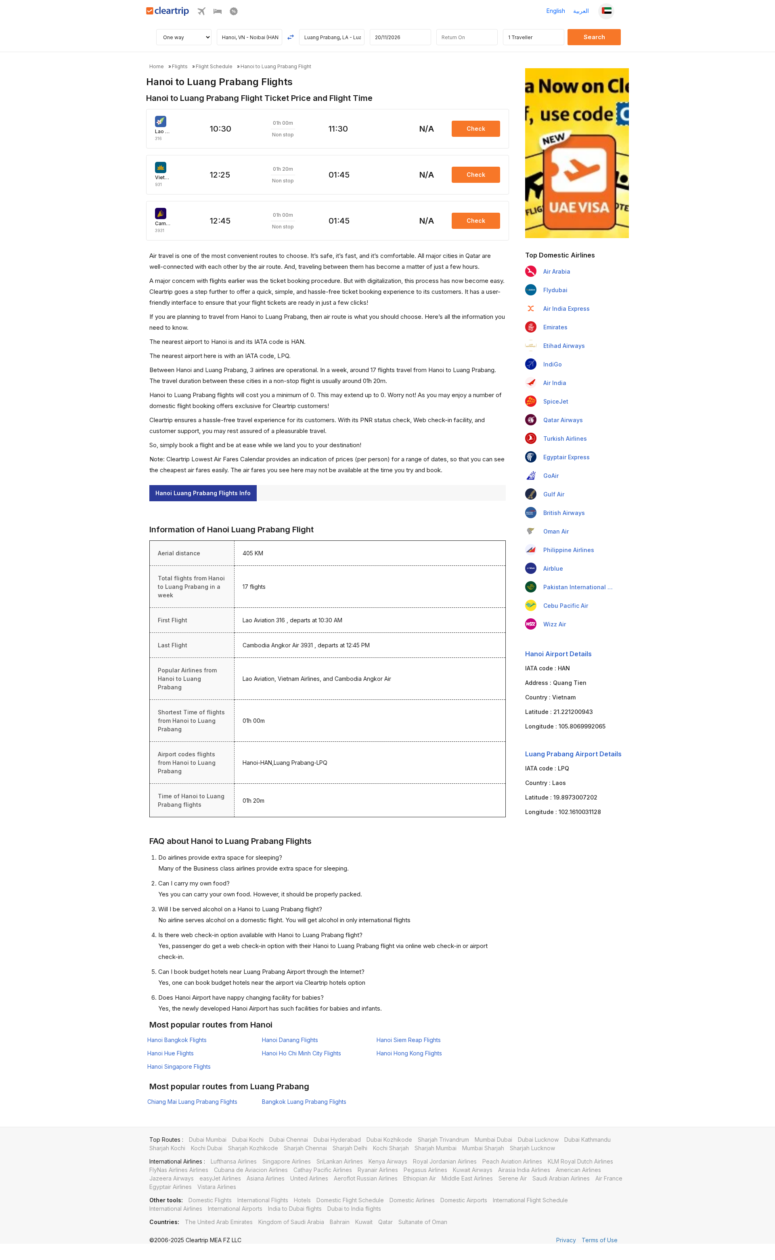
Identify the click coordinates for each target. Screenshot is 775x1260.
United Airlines (309, 1178)
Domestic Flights (210, 1200)
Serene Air (513, 1178)
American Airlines (578, 1169)
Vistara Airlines (216, 1186)
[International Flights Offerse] (234, 13)
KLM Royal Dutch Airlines (580, 1161)
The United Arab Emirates (219, 1221)
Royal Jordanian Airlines (445, 1161)
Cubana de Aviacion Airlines (251, 1169)
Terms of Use (600, 1240)
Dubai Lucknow (538, 1139)
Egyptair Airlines (170, 1186)
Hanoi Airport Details (558, 654)
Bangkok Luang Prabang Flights (304, 1101)
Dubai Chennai (288, 1139)
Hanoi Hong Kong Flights (409, 1053)
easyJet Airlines (220, 1178)
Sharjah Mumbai (436, 1148)
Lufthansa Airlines (234, 1161)
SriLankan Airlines (339, 1161)
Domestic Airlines (412, 1200)
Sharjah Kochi (167, 1148)
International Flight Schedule (530, 1200)
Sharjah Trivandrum (443, 1139)
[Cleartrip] (167, 13)
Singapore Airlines (286, 1161)
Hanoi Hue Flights (170, 1053)
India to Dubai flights (295, 1208)
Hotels (302, 1200)
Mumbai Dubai (493, 1139)
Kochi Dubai (206, 1148)
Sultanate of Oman (422, 1221)
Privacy (566, 1240)
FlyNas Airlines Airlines (178, 1169)
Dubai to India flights (354, 1208)
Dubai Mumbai (207, 1139)
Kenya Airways (388, 1161)
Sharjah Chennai (305, 1148)
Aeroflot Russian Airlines (366, 1178)
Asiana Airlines (266, 1178)
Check (476, 128)
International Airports (235, 1208)
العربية (581, 10)
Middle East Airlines (467, 1178)
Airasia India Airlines (524, 1169)
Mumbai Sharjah (483, 1148)
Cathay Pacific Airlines (322, 1169)
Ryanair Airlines (378, 1169)
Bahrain (340, 1221)
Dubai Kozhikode (389, 1139)
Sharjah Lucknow (532, 1148)
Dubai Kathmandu (587, 1139)
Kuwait (364, 1221)
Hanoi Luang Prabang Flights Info (203, 493)
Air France (608, 1178)
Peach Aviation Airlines (512, 1161)
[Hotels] (218, 13)
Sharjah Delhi (350, 1148)
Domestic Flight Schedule (350, 1200)
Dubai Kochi (248, 1139)
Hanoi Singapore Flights (179, 1066)
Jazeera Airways (171, 1178)
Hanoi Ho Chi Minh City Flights (301, 1053)
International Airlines (175, 1208)
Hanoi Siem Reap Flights (409, 1039)
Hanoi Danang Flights (290, 1039)
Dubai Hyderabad (337, 1139)
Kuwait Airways (472, 1169)
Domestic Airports (463, 1200)
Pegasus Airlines (425, 1169)
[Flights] (201, 13)
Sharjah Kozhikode (253, 1148)
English (556, 10)
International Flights (262, 1200)
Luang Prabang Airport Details (573, 754)
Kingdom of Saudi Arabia (291, 1221)
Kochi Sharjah (391, 1148)
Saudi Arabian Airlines (561, 1178)
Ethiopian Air (419, 1178)
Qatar (385, 1221)
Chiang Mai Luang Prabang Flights (192, 1101)
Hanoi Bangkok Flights (177, 1039)
